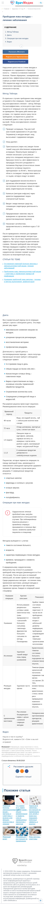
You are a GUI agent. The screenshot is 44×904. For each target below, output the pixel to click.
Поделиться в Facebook (16, 61)
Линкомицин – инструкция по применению (21, 839)
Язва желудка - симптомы (35, 838)
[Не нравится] (38, 781)
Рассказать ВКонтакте (17, 52)
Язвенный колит (7, 838)
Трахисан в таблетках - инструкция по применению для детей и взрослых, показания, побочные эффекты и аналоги (35, 815)
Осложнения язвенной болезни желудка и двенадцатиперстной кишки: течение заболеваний (21, 266)
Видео (9, 42)
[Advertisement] (18, 298)
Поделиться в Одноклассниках (17, 57)
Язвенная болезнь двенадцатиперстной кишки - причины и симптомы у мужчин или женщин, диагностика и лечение (11, 815)
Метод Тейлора (13, 32)
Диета (9, 35)
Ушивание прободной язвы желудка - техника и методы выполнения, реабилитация (22, 281)
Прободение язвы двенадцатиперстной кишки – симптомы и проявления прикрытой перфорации (22, 274)
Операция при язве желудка (17, 38)
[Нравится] (33, 781)
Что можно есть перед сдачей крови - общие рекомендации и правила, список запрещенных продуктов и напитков (22, 815)
